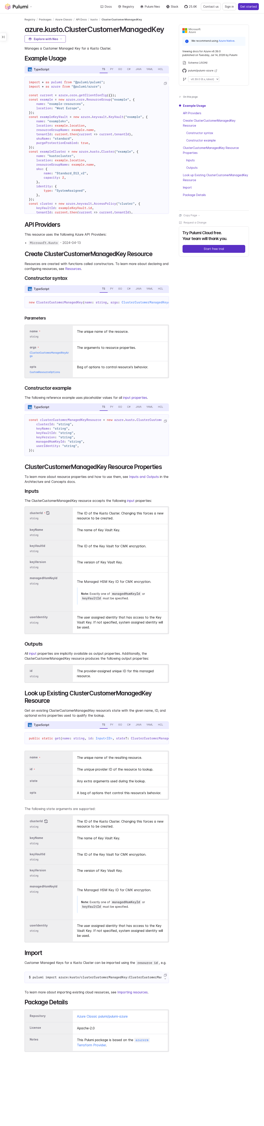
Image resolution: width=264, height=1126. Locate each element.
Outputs (192, 167)
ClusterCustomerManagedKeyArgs (149, 302)
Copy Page (190, 215)
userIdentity (39, 617)
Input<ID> (104, 738)
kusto (94, 19)
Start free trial (214, 249)
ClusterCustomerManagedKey (121, 19)
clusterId (36, 513)
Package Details (194, 195)
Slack (174, 6)
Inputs (190, 160)
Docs (108, 6)
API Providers (192, 113)
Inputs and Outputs (144, 477)
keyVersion (38, 562)
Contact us (211, 6)
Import (187, 187)
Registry (128, 6)
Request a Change (195, 222)
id (31, 671)
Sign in (229, 6)
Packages (45, 19)
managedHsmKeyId (43, 578)
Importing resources (132, 992)
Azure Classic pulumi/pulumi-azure (102, 1016)
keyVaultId (37, 546)
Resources (73, 269)
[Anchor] (167, 28)
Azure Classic (63, 19)
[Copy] (165, 83)
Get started (248, 6)
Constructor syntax (199, 133)
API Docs (81, 19)
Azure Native (227, 40)
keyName (36, 529)
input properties (135, 398)
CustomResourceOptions (45, 372)
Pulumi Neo (152, 6)
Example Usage (194, 105)
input (130, 501)
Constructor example (201, 140)
